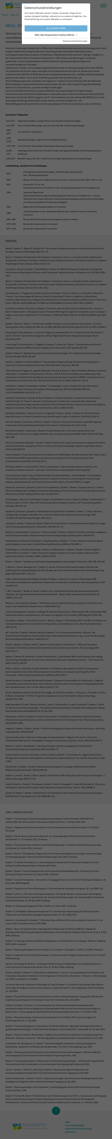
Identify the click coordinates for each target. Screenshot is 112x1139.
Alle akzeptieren (56, 28)
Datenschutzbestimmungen (75, 41)
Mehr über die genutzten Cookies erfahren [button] (54, 35)
